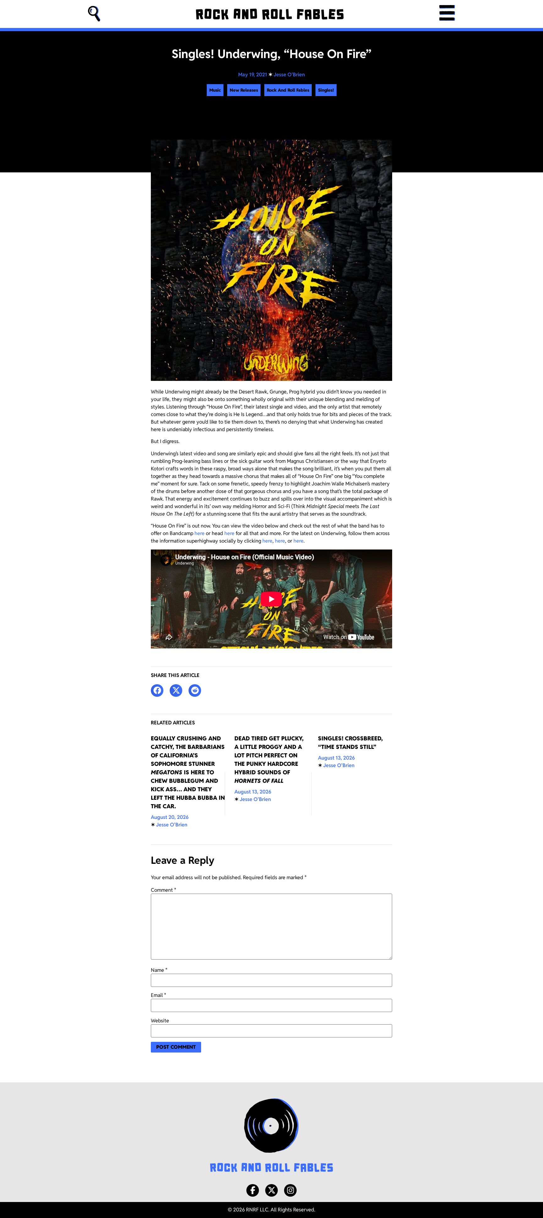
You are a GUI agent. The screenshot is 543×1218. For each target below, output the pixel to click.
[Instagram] (290, 1190)
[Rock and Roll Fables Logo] (271, 1136)
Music (215, 90)
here (200, 533)
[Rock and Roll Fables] (269, 14)
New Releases (244, 90)
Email (158, 995)
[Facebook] (252, 1190)
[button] (94, 14)
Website (160, 1020)
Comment (163, 890)
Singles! (326, 90)
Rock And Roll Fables (288, 90)
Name (159, 970)
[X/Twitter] (271, 1190)
